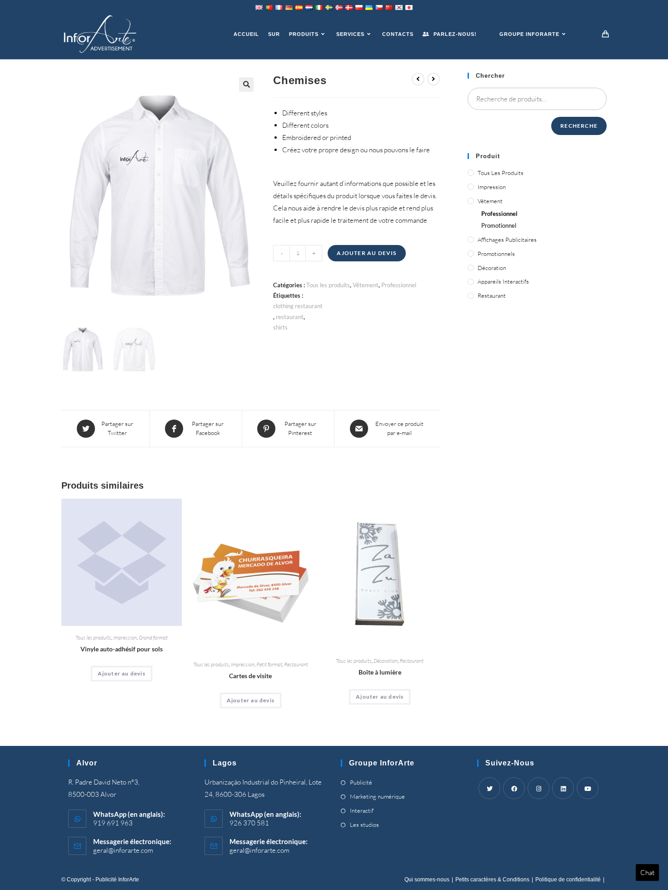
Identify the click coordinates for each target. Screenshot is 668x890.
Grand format (153, 637)
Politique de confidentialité (568, 879)
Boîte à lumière (380, 672)
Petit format (269, 664)
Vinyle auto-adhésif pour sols (121, 649)
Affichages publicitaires (507, 239)
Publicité (361, 782)
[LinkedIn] (563, 788)
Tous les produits (328, 285)
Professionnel (398, 285)
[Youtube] (587, 788)
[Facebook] (514, 788)
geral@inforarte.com (123, 850)
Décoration (386, 660)
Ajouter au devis (366, 253)
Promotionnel (498, 225)
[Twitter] (489, 788)
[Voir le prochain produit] (433, 79)
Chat (647, 872)
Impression (125, 637)
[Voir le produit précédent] (418, 79)
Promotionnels (496, 253)
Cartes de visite (250, 676)
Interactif (362, 810)
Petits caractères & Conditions (492, 879)
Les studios (364, 824)
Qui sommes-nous (426, 879)
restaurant (290, 316)
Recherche (579, 125)
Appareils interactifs (503, 281)
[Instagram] (538, 788)
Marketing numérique (377, 796)
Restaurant (296, 664)
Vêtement (366, 285)
